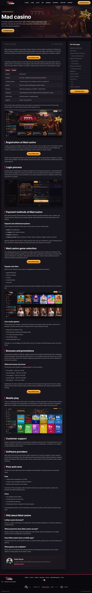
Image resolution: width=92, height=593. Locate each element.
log (19, 171)
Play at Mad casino (33, 57)
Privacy (47, 577)
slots (31, 252)
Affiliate (27, 577)
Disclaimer (42, 577)
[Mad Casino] (10, 2)
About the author (19, 564)
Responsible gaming (55, 577)
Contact (31, 577)
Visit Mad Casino (84, 2)
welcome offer (27, 367)
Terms (62, 577)
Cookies (36, 577)
